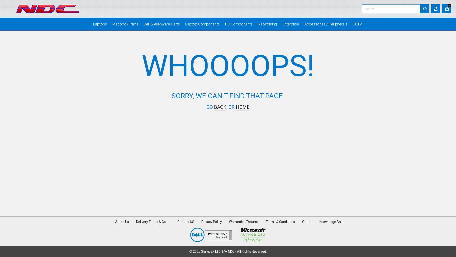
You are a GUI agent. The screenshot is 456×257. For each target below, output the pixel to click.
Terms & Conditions (280, 222)
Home (243, 107)
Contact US (185, 222)
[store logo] (47, 9)
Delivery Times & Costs (153, 222)
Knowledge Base (331, 222)
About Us (122, 222)
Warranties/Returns (244, 222)
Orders (307, 222)
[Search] (424, 8)
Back (220, 107)
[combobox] (395, 8)
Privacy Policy (211, 222)
